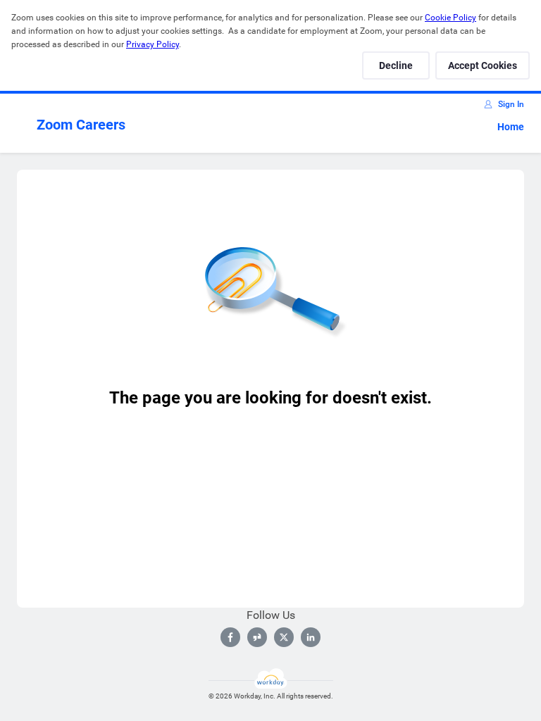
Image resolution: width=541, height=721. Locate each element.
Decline (396, 65)
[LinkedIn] (311, 637)
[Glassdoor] (257, 637)
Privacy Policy (152, 44)
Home (510, 126)
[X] (284, 637)
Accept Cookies (482, 65)
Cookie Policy (450, 18)
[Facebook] (230, 637)
